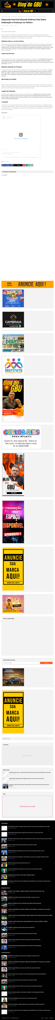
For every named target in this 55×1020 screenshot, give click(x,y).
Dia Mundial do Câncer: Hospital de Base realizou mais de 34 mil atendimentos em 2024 (29, 772)
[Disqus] (27, 226)
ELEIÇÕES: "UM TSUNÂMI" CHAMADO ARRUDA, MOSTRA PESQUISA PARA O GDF (26, 891)
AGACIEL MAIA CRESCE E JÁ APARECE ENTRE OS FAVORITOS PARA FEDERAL (24, 945)
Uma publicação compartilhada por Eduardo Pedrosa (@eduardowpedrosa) (21, 157)
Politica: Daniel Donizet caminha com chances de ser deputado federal (25, 869)
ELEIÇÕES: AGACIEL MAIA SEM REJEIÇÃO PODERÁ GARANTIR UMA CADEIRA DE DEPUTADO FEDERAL (30, 915)
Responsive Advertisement (27, 755)
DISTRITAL (10, 16)
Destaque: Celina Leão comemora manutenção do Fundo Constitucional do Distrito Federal (29, 785)
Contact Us (51, 1018)
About (46, 1018)
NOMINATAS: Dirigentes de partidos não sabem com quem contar (24, 897)
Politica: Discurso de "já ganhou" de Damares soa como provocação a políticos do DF (28, 856)
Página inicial (4, 16)
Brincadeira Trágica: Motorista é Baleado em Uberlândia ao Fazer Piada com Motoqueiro (29, 881)
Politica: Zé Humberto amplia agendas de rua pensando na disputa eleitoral (26, 1004)
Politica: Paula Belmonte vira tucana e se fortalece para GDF (22, 998)
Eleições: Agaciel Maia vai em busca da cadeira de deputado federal (24, 939)
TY (9, 1018)
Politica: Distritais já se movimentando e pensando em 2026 (22, 844)
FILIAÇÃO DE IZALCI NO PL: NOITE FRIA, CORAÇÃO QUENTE (21, 875)
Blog (18, 1018)
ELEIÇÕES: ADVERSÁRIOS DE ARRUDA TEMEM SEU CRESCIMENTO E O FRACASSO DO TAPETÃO (29, 909)
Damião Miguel (6, 25)
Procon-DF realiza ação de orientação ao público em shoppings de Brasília (26, 992)
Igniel (8, 738)
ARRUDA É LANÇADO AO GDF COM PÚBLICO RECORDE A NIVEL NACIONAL (24, 903)
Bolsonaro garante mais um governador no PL (19, 863)
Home (42, 1018)
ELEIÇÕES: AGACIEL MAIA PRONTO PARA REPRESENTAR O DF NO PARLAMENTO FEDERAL (28, 921)
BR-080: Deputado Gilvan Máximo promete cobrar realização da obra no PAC (26, 850)
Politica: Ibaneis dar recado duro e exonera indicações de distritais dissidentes (27, 974)
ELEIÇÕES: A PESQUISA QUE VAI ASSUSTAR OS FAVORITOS (21, 927)
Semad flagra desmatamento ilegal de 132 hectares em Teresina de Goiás (26, 778)
